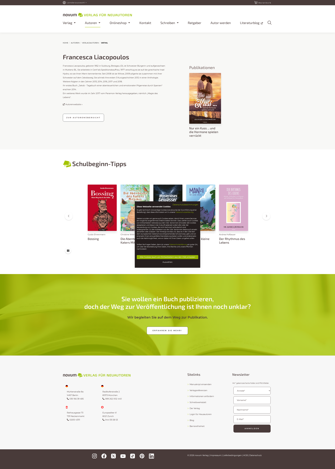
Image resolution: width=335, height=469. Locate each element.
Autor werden (221, 23)
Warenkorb (264, 3)
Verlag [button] (68, 23)
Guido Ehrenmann (96, 234)
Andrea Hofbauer (227, 234)
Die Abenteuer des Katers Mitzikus (133, 240)
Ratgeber (194, 23)
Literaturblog (250, 23)
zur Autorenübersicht (83, 117)
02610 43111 (74, 419)
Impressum (215, 455)
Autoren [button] (91, 23)
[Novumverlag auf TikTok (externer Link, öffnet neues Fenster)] (132, 456)
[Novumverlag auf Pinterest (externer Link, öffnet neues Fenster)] (142, 456)
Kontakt (145, 23)
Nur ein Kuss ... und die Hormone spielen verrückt (203, 131)
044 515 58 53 (111, 419)
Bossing (93, 239)
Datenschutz (255, 455)
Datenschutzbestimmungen (185, 204)
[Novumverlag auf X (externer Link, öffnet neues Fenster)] (113, 456)
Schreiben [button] (168, 23)
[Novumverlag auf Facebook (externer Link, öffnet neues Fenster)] (104, 456)
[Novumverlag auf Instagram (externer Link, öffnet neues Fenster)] (94, 456)
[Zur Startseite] (105, 14)
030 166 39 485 (76, 399)
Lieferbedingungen (232, 455)
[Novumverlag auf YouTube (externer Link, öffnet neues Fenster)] (122, 456)
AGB (245, 455)
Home (65, 43)
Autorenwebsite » (73, 104)
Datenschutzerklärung (184, 212)
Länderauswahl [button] (76, 3)
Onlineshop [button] (118, 23)
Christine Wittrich (129, 234)
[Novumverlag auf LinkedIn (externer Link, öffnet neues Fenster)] (151, 456)
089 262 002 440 (113, 399)
